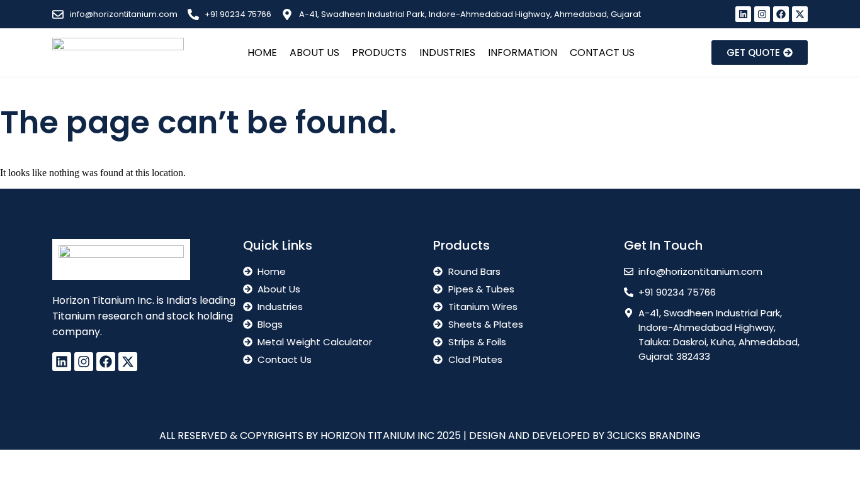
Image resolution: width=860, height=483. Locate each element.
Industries (447, 52)
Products (379, 52)
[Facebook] (781, 14)
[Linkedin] (743, 14)
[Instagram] (762, 14)
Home (262, 52)
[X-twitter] (800, 14)
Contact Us (602, 52)
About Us (314, 52)
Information (522, 52)
